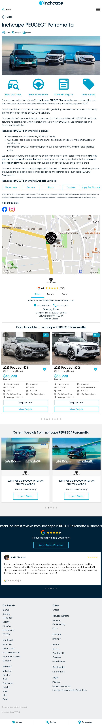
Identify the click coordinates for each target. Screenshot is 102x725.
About (55, 649)
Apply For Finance (91, 187)
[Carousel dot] (41, 419)
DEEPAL (6, 622)
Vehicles (7, 671)
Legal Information (61, 686)
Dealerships (58, 671)
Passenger (8, 683)
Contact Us (58, 653)
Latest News (58, 661)
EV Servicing (58, 624)
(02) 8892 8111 (63, 305)
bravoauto (8, 630)
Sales (38, 294)
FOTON (6, 634)
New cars (7, 644)
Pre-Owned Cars (11, 652)
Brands (6, 610)
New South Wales (11, 656)
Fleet (5, 699)
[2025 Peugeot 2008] (25, 348)
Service (31, 187)
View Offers (88, 94)
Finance (56, 638)
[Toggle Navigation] (98, 9)
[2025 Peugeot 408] (76, 348)
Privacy (56, 682)
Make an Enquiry (63, 94)
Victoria (7, 660)
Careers (56, 657)
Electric (6, 675)
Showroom (11, 187)
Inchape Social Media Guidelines (69, 690)
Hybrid (6, 687)
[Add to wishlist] (45, 369)
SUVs (5, 679)
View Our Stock (13, 94)
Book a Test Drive (38, 94)
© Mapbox (94, 272)
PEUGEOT (7, 618)
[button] (51, 568)
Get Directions (43, 305)
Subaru (6, 614)
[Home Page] (51, 3)
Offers (55, 610)
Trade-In (71, 187)
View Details (25, 409)
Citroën (7, 626)
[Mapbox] (9, 271)
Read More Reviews (51, 545)
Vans (5, 691)
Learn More (25, 496)
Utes (5, 695)
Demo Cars (8, 648)
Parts (51, 187)
